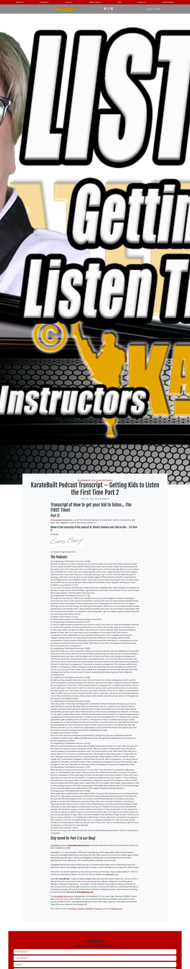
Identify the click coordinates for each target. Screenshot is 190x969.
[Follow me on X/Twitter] (108, 8)
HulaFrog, (99, 908)
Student (109, 480)
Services (68, 2)
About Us (20, 2)
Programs (44, 2)
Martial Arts (87, 480)
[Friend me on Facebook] (105, 8)
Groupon (80, 908)
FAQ (119, 2)
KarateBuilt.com (57, 845)
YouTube (72, 908)
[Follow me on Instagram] (112, 8)
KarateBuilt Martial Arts (62, 520)
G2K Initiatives (168, 2)
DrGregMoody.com (85, 892)
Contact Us (141, 2)
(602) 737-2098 (154, 9)
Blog (79, 480)
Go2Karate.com (115, 908)
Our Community (98, 480)
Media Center (94, 2)
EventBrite (89, 908)
